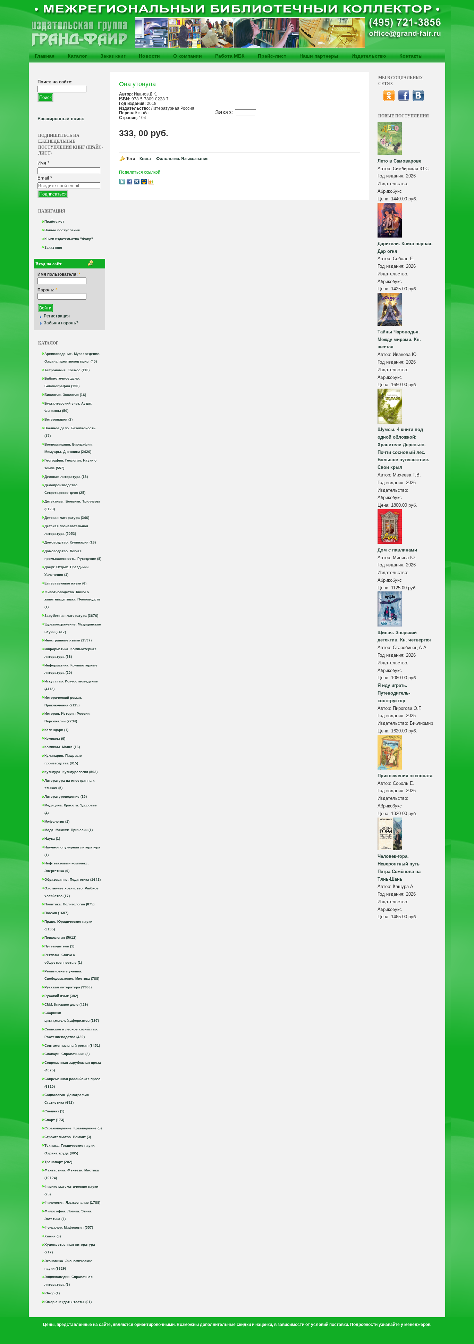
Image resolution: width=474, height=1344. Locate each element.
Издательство (369, 56)
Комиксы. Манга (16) (62, 747)
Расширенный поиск (60, 118)
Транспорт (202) (58, 1162)
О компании (187, 56)
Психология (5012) (60, 937)
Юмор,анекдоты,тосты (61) (68, 1302)
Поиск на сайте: (55, 81)
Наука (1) (52, 838)
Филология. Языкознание (182, 158)
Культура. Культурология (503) (71, 772)
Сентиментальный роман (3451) (72, 1045)
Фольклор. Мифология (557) (68, 1227)
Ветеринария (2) (58, 419)
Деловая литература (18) (66, 477)
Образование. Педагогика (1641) (72, 879)
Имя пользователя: (59, 274)
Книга (145, 158)
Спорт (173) (54, 1120)
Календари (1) (56, 730)
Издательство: (393, 183)
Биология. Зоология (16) (65, 395)
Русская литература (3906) (68, 987)
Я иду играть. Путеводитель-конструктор (394, 693)
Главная (44, 56)
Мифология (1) (56, 821)
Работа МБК (230, 56)
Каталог (77, 56)
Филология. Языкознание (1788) (72, 1202)
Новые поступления (62, 230)
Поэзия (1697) (56, 913)
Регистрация (57, 316)
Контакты (411, 56)
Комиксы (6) (54, 738)
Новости (149, 56)
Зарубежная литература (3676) (71, 615)
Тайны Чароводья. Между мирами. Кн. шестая (399, 339)
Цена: (384, 198)
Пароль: (47, 290)
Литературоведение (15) (65, 796)
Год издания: (392, 176)
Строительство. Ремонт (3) (67, 1137)
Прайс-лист (272, 56)
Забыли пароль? (61, 323)
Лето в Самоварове (399, 161)
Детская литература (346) (66, 518)
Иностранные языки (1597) (68, 640)
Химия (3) (52, 1236)
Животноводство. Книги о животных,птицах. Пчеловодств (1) (72, 599)
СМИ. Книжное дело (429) (66, 1004)
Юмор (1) (52, 1293)
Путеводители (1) (59, 946)
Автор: (385, 168)
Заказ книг (113, 56)
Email (44, 178)
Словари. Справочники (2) (67, 1054)
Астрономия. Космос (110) (67, 370)
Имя (43, 163)
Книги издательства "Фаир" (68, 239)
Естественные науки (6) (65, 583)
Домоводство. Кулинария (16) (70, 542)
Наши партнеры (318, 56)
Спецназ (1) (54, 1111)
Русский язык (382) (61, 996)
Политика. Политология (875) (69, 904)
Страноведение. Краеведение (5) (73, 1128)
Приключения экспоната (405, 775)
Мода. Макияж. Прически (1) (68, 830)
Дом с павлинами (397, 550)
